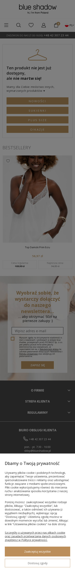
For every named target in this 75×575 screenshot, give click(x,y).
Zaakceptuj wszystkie (37, 551)
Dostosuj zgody (38, 563)
